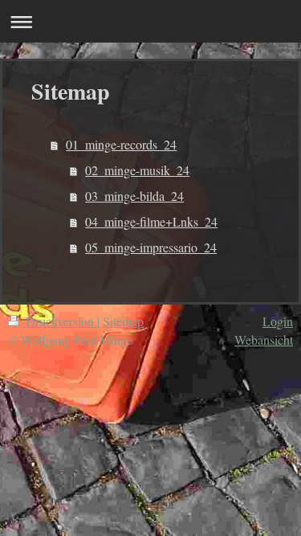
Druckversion (59, 321)
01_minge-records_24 (121, 144)
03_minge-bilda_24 (134, 195)
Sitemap (123, 321)
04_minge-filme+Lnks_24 (151, 221)
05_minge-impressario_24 (151, 247)
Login (277, 321)
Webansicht (263, 339)
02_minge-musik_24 (137, 170)
